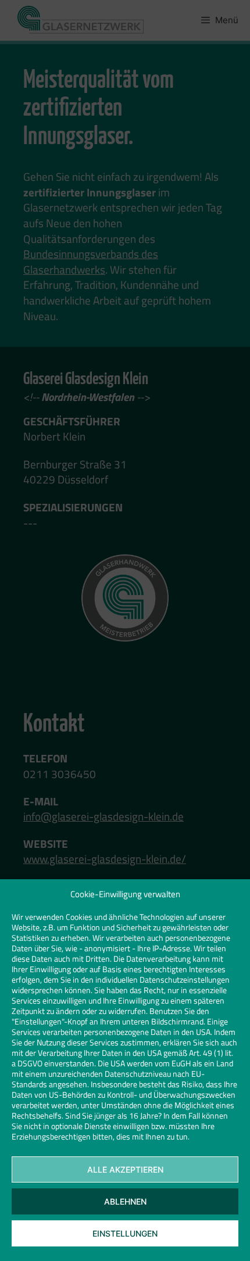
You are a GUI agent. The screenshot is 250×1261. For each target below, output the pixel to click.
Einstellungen (125, 1233)
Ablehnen (125, 1201)
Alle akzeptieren (125, 1169)
